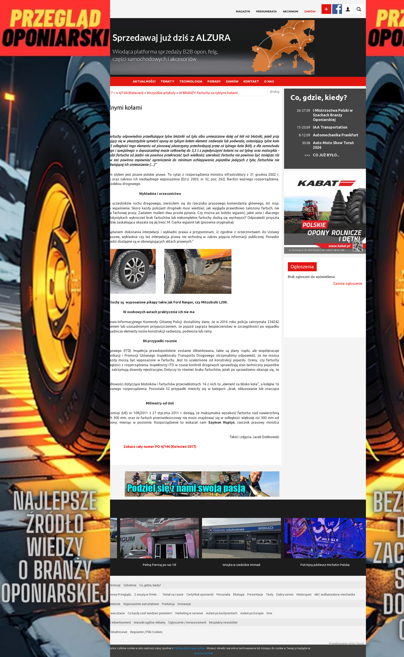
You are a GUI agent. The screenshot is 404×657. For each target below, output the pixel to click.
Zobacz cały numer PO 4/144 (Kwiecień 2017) (160, 446)
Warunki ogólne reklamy (149, 622)
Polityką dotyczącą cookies (190, 648)
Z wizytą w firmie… (146, 594)
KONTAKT (251, 81)
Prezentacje (255, 594)
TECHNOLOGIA (190, 81)
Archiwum (290, 11)
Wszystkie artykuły (161, 93)
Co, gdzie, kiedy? (318, 97)
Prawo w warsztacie (112, 613)
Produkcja (168, 604)
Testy (269, 594)
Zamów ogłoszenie (347, 283)
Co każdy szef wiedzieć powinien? (150, 613)
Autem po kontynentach (221, 613)
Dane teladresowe (115, 632)
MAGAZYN (243, 11)
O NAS (269, 81)
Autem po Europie (252, 613)
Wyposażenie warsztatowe (141, 604)
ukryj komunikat (203, 653)
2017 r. (110, 93)
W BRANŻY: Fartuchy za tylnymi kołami (208, 93)
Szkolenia (130, 585)
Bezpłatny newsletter (223, 622)
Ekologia (238, 594)
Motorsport (303, 594)
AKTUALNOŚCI (144, 81)
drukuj (274, 91)
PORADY (214, 81)
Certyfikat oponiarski (200, 594)
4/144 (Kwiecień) (131, 93)
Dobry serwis (285, 594)
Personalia (223, 594)
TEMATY (167, 81)
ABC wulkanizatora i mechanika (334, 594)
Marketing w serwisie (189, 613)
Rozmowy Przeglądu (117, 594)
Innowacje (184, 604)
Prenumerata (266, 11)
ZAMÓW (232, 81)
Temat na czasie (172, 594)
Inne (269, 613)
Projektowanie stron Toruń (346, 643)
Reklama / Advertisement (114, 622)
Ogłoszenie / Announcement (187, 622)
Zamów (309, 11)
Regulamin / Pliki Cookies (146, 632)
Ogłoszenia (302, 266)
